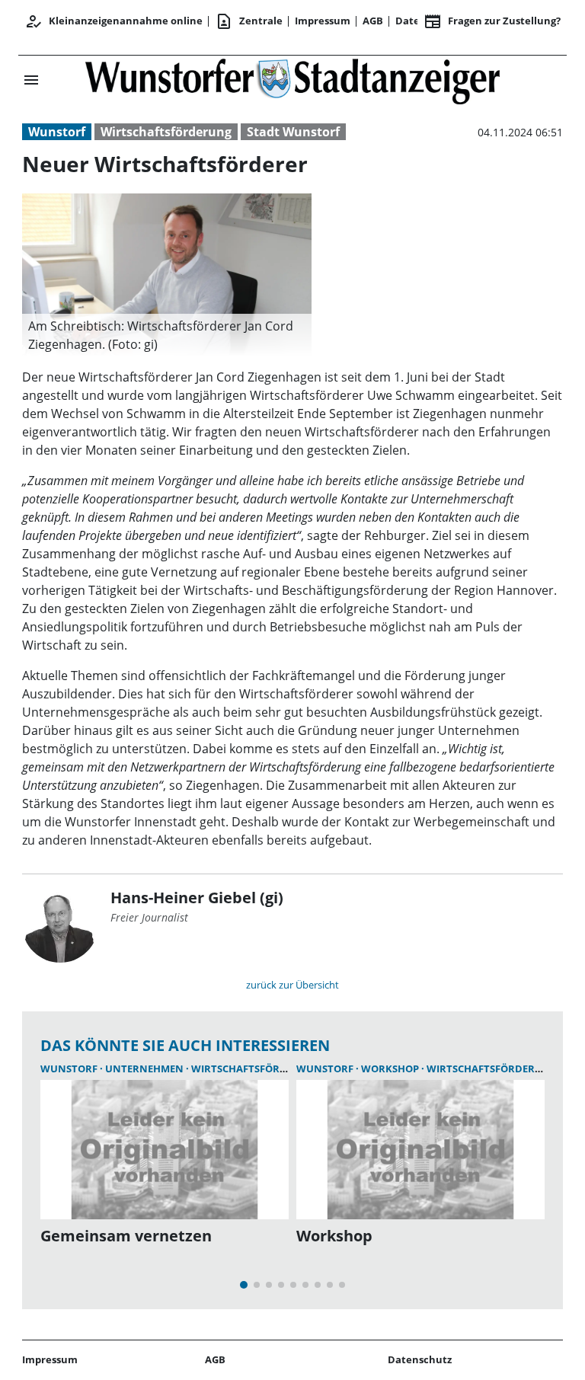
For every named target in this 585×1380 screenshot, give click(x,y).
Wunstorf (56, 131)
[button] (167, 335)
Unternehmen (145, 1068)
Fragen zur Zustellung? (492, 21)
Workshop (391, 1068)
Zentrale (249, 21)
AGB (373, 20)
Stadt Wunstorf (293, 131)
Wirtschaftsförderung (166, 131)
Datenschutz (420, 1359)
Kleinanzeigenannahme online (113, 21)
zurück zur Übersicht (292, 985)
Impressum (322, 20)
